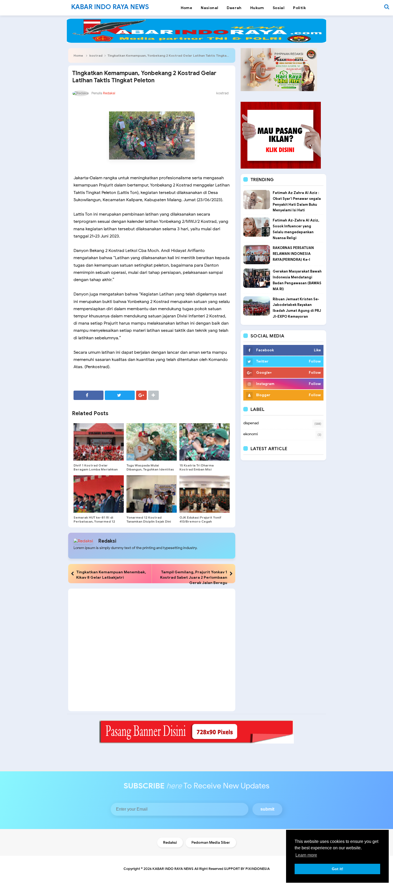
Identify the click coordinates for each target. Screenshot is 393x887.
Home (78, 55)
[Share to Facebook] (88, 395)
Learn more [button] (306, 855)
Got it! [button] (337, 869)
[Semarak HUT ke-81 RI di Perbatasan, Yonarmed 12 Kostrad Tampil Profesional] (99, 494)
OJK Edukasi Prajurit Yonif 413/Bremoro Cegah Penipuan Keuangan (200, 521)
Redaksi (107, 541)
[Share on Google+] (141, 395)
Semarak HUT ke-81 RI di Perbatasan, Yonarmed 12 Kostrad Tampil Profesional (96, 521)
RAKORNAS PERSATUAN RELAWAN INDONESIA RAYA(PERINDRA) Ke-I (293, 254)
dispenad (251, 423)
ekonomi (250, 434)
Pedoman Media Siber (210, 842)
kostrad (95, 55)
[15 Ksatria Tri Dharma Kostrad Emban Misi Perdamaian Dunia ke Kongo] (204, 442)
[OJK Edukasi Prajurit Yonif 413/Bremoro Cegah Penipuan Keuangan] (204, 494)
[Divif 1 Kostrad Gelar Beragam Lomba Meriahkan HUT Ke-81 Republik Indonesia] (99, 442)
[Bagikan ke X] (120, 395)
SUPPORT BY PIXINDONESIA (247, 868)
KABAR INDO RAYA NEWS (173, 868)
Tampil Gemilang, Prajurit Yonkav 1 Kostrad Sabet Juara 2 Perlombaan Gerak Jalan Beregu (193, 577)
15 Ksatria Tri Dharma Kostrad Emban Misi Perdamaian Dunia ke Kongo (201, 469)
